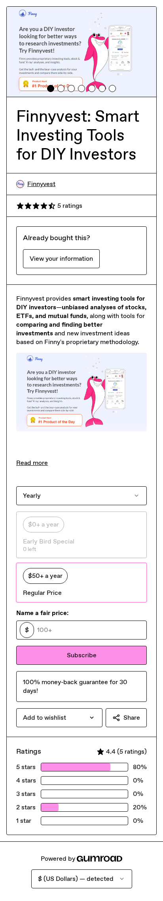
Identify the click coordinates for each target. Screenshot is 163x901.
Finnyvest (41, 184)
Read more (32, 462)
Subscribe (82, 655)
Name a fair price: (42, 613)
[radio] (81, 535)
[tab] (50, 88)
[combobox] (59, 717)
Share (131, 717)
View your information (61, 258)
